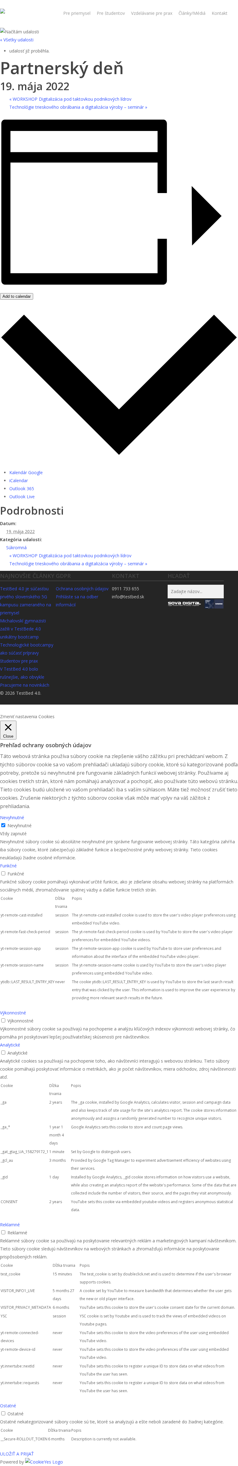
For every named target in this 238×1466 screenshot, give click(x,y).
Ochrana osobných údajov (82, 589)
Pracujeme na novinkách (24, 685)
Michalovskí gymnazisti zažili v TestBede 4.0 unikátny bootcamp (23, 629)
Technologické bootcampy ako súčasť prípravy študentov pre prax (26, 653)
